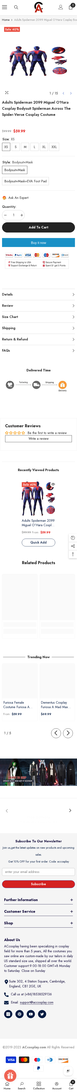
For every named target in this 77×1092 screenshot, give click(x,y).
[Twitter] (42, 1014)
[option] (38, 61)
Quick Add (38, 542)
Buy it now (38, 243)
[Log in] (61, 7)
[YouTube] (31, 1014)
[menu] (4, 7)
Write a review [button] (39, 438)
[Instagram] (8, 1014)
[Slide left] (56, 733)
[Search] (16, 7)
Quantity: (9, 206)
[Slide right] (68, 733)
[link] (19, 624)
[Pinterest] (19, 1014)
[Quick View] (53, 484)
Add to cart (38, 227)
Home (5, 20)
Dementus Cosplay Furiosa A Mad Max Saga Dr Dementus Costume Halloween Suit (55, 704)
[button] (63, 93)
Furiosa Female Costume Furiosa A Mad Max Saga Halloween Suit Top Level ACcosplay (16, 704)
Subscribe (38, 884)
